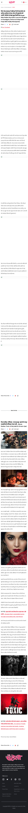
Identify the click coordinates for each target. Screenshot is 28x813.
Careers (3, 786)
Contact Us (16, 786)
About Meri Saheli (17, 783)
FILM (13, 7)
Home (3, 783)
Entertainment (8, 7)
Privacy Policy (5, 789)
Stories (15, 794)
